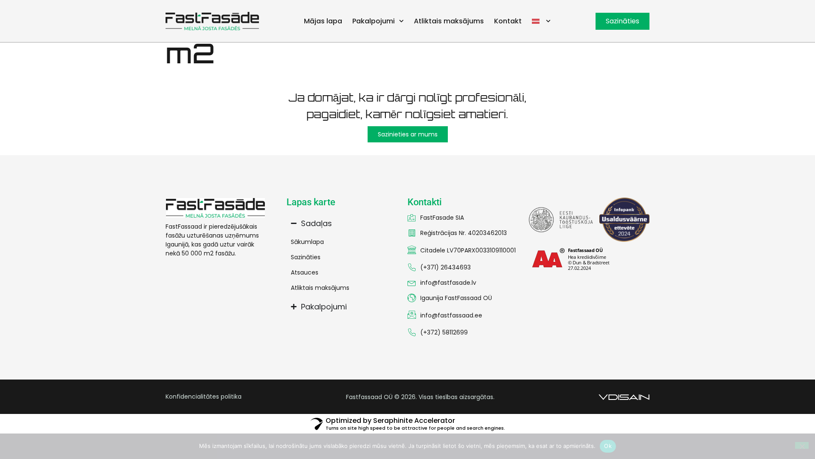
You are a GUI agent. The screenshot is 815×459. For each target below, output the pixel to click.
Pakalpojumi (374, 21)
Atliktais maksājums (450, 21)
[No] (802, 445)
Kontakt (509, 21)
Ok (608, 445)
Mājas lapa (324, 21)
